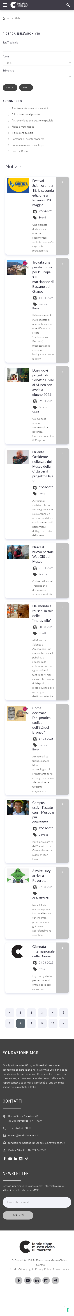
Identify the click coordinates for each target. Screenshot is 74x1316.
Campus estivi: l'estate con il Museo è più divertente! (43, 812)
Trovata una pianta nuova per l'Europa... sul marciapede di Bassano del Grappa (43, 276)
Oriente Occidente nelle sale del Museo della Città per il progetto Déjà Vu (42, 466)
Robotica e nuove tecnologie (28, 145)
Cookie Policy (61, 1269)
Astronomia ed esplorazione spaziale (32, 120)
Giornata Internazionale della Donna (43, 951)
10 (53, 1023)
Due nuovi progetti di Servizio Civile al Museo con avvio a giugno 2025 (43, 382)
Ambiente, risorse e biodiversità (30, 108)
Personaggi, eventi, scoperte (28, 138)
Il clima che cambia (22, 132)
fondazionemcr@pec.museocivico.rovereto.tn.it (36, 1142)
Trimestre (8, 70)
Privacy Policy (43, 1269)
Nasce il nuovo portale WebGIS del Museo (43, 554)
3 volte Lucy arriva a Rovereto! (41, 875)
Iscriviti (18, 1215)
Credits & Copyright (21, 1269)
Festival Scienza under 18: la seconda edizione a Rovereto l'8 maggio (43, 193)
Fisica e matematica (23, 126)
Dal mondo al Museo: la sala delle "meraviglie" (43, 613)
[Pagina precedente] (9, 1012)
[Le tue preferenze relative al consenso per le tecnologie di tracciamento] (67, 1309)
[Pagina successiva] (63, 1023)
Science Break (20, 151)
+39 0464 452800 (19, 1128)
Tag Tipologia (10, 42)
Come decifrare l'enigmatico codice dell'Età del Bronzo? (41, 720)
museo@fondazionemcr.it (23, 1135)
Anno (6, 56)
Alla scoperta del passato (26, 114)
